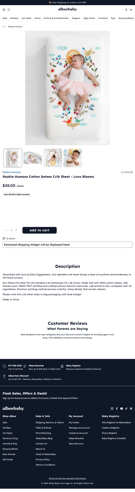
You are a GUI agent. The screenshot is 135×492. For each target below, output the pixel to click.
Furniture (103, 18)
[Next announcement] (131, 2)
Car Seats (26, 18)
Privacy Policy (43, 459)
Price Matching (43, 433)
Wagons (76, 18)
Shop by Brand (126, 18)
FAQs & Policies (43, 427)
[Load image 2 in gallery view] (32, 158)
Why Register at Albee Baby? (116, 422)
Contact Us (41, 443)
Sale (5, 18)
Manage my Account (79, 427)
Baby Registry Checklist (114, 438)
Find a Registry (109, 433)
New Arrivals (9, 454)
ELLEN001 (125, 172)
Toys (113, 18)
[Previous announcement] (3, 2)
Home (38, 18)
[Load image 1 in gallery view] (12, 158)
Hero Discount (76, 443)
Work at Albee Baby (46, 454)
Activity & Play (10, 443)
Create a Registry (110, 427)
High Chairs (89, 18)
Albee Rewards (76, 438)
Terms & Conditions (45, 464)
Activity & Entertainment (56, 18)
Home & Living (10, 438)
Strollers (14, 18)
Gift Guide (8, 459)
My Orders (74, 422)
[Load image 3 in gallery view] (52, 158)
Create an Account (78, 433)
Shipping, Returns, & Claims (50, 422)
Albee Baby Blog (44, 438)
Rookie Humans (15, 26)
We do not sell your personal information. (67, 478)
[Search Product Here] (8, 9)
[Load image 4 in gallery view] (72, 158)
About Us (40, 449)
